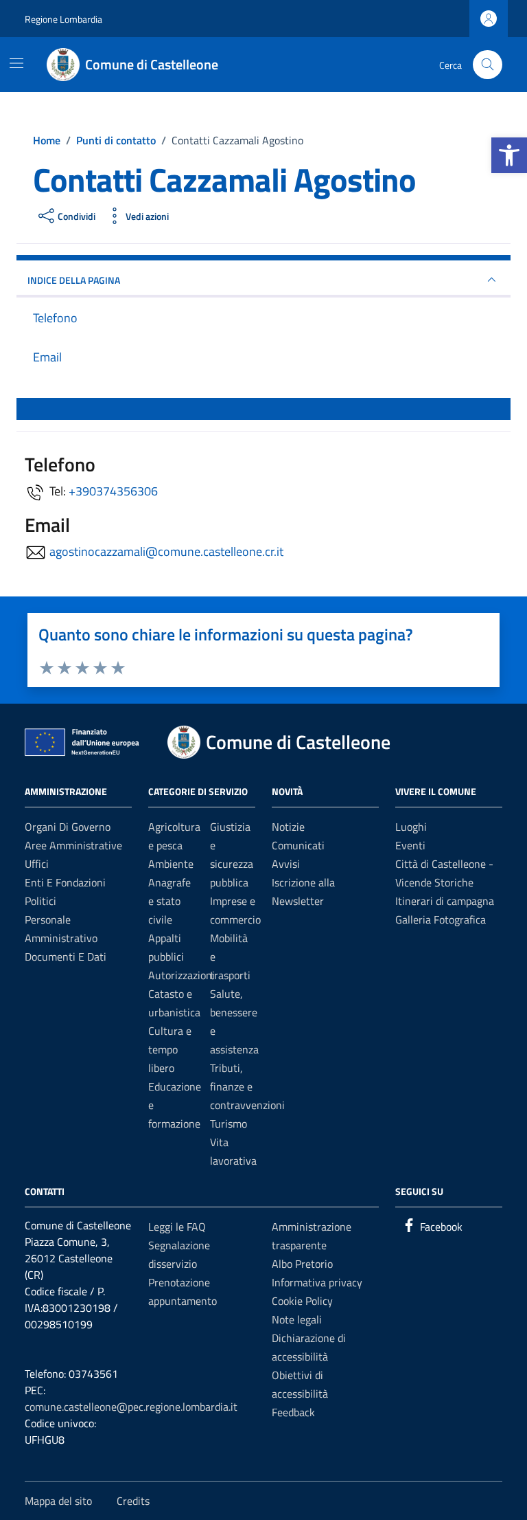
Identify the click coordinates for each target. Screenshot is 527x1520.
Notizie (288, 826)
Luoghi (411, 826)
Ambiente (171, 864)
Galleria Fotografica (440, 919)
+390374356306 (113, 491)
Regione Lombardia (63, 19)
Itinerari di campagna (444, 901)
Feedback (293, 1412)
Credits (133, 1501)
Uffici (37, 864)
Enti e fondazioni (65, 882)
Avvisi (286, 864)
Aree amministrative (73, 845)
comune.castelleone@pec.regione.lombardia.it (131, 1406)
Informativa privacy (317, 1282)
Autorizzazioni (181, 975)
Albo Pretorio (302, 1263)
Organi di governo (67, 826)
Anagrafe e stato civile (169, 901)
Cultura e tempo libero (169, 1049)
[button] (509, 155)
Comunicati (298, 845)
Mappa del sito (58, 1501)
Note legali (297, 1319)
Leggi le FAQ (177, 1226)
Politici (40, 901)
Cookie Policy (302, 1301)
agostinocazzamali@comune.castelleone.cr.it (166, 551)
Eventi (410, 845)
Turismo (228, 1123)
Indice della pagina (73, 280)
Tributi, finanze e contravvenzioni (247, 1086)
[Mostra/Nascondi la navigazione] (16, 63)
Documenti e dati (65, 956)
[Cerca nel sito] (487, 65)
